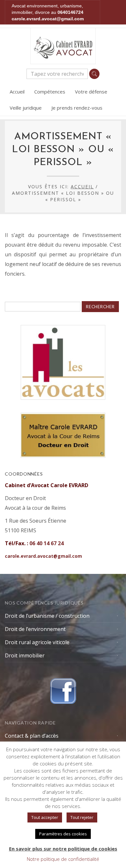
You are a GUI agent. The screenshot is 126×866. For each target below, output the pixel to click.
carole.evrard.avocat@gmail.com (48, 18)
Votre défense (91, 91)
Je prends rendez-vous (76, 107)
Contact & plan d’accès (31, 735)
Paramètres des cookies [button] (63, 834)
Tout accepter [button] (44, 817)
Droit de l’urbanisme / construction (47, 615)
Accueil (17, 91)
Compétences (49, 91)
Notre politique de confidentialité (63, 859)
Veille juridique (26, 107)
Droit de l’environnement (35, 629)
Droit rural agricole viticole (37, 642)
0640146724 (70, 12)
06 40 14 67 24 (46, 543)
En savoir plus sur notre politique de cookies (63, 848)
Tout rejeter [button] (81, 817)
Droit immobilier (25, 655)
